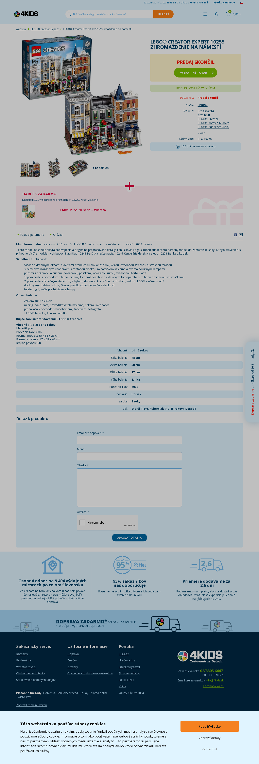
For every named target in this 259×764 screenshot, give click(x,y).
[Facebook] (235, 234)
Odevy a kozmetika (131, 693)
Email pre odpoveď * (90, 433)
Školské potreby (129, 673)
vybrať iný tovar (193, 72)
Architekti (204, 115)
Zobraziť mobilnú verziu (31, 705)
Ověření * (83, 512)
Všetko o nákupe (224, 2)
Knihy (122, 686)
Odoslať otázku (129, 537)
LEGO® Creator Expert (44, 29)
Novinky (72, 667)
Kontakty (22, 654)
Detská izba (126, 680)
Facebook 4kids (213, 686)
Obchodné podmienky (30, 673)
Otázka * (83, 465)
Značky (72, 660)
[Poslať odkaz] (241, 234)
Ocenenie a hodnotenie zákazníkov (90, 673)
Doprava (73, 654)
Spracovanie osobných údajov (35, 680)
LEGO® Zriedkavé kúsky (213, 127)
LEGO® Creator (208, 119)
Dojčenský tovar (129, 667)
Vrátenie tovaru (26, 667)
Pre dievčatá (206, 111)
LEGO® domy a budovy (213, 123)
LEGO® (124, 654)
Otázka (58, 235)
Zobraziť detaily (210, 738)
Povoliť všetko (210, 726)
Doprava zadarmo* (81, 621)
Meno (81, 449)
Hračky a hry (127, 660)
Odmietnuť (209, 749)
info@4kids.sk (215, 680)
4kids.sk (21, 29)
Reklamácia (23, 660)
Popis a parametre (32, 235)
